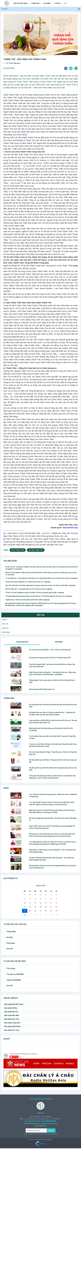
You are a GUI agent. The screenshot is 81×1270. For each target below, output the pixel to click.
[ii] (21, 140)
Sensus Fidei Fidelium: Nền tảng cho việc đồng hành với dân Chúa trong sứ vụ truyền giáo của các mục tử (41, 573)
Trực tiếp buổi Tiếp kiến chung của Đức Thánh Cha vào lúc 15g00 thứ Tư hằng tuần (53, 795)
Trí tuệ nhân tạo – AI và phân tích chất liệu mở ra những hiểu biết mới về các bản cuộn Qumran (41, 578)
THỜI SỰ (57, 3)
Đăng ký (51, 1130)
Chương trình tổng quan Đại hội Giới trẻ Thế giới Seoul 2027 (50, 657)
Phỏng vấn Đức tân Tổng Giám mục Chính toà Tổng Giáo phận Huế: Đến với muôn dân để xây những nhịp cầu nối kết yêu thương (52, 835)
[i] (26, 135)
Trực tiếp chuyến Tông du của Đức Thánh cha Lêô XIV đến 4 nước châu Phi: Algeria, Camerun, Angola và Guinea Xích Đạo (51, 803)
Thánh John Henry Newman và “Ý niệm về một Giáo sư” (28, 582)
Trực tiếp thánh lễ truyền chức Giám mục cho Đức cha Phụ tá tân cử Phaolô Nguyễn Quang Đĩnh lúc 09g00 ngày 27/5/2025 (52, 843)
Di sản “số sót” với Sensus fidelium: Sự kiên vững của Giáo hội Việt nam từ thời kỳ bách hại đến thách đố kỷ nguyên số (41, 568)
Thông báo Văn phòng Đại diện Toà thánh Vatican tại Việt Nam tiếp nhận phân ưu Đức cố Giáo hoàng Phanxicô (52, 777)
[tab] (22, 642)
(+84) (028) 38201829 (48, 1121)
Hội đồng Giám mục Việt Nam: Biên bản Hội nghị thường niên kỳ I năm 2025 (53, 769)
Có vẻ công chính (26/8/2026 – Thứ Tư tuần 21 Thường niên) (50, 650)
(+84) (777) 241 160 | (34, 1121)
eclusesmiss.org (70, 528)
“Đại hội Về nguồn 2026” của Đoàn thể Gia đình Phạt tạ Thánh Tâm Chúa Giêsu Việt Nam (52, 665)
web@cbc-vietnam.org (49, 1123)
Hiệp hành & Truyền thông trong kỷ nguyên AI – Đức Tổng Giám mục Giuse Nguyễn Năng (52, 851)
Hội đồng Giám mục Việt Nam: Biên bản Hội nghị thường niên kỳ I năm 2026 (53, 706)
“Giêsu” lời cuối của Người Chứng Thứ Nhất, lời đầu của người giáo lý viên (34, 592)
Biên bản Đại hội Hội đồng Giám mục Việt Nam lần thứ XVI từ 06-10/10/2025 (51, 729)
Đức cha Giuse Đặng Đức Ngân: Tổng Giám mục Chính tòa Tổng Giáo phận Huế (53, 753)
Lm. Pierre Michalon (13, 63)
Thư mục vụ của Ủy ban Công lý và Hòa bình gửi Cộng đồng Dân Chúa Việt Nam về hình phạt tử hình (53, 745)
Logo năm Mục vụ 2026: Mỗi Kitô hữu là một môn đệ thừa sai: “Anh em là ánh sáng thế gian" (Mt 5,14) (53, 721)
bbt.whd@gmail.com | (33, 1123)
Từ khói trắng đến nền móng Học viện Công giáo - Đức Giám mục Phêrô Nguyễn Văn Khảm (51, 859)
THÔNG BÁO (35, 3)
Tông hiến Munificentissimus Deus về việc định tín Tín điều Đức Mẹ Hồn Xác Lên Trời (38, 596)
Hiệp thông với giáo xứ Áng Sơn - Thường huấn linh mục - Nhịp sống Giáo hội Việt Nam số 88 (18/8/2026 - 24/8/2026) (52, 673)
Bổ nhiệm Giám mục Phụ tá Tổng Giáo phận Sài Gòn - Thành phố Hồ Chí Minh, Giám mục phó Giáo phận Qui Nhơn (52, 714)
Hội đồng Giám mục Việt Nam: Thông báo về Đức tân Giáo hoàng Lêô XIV (53, 761)
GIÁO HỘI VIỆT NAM (20, 3)
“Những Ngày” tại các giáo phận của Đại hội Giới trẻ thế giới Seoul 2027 (52, 681)
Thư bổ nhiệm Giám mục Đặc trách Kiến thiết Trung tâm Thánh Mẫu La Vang (52, 737)
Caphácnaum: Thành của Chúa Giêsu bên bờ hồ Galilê (27, 600)
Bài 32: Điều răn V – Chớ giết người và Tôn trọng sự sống (28, 589)
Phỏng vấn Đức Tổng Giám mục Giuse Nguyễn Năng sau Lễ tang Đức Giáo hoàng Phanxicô (52, 867)
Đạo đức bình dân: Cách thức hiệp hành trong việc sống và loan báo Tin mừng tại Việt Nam (40, 585)
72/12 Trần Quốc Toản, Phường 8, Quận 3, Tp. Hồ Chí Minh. (41, 1119)
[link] (4, 620)
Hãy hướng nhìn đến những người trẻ (41, 689)
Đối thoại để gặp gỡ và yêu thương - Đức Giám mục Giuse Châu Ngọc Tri (53, 819)
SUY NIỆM (47, 3)
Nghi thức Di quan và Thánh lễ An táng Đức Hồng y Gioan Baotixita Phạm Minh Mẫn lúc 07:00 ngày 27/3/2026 (52, 811)
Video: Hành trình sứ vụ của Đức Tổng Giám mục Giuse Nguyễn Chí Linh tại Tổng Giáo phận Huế (52, 827)
